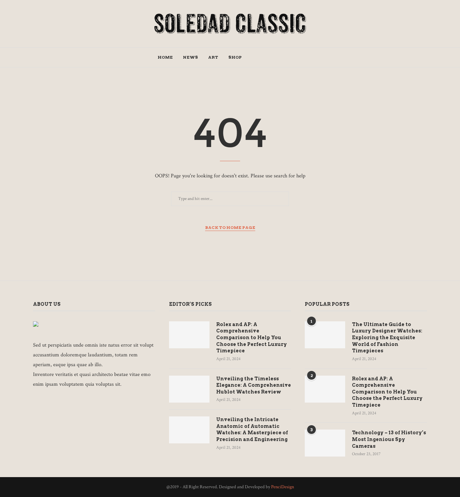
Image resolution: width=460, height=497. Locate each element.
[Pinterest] (275, 57)
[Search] (299, 57)
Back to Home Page (230, 227)
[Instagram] (268, 57)
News (190, 57)
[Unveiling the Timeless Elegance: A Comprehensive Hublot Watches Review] (189, 389)
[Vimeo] (87, 402)
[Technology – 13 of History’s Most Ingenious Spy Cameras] (325, 443)
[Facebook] (254, 57)
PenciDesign (282, 487)
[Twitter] (261, 57)
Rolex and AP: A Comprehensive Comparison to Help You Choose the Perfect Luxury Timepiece (251, 337)
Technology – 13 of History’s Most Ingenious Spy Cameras (389, 439)
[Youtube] (289, 57)
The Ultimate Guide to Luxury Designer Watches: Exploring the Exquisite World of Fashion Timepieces (387, 337)
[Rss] (96, 402)
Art (213, 57)
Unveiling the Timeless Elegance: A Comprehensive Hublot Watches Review (253, 385)
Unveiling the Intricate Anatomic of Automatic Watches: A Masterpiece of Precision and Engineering (252, 429)
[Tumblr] (282, 57)
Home (165, 57)
